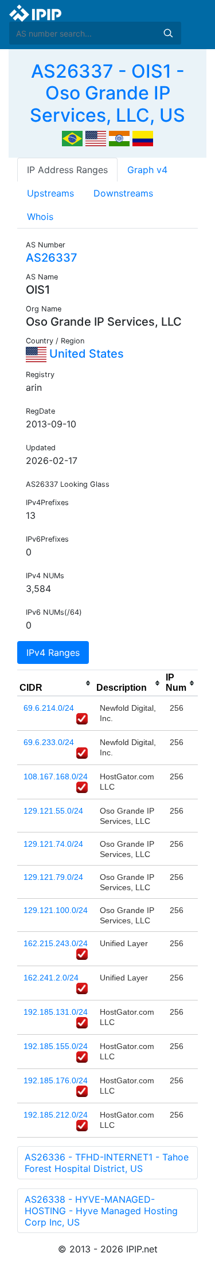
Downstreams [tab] (123, 193)
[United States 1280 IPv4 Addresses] (95, 137)
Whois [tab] (40, 216)
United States (85, 354)
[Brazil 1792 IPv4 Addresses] (72, 137)
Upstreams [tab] (50, 193)
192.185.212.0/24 (56, 1114)
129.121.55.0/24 (53, 810)
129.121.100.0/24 (56, 910)
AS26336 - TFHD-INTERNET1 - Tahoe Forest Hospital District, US (107, 1162)
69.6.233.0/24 (49, 742)
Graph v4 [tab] (147, 169)
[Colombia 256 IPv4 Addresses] (142, 137)
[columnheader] (55, 683)
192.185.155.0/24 (56, 1046)
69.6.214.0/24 (49, 707)
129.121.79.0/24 (53, 877)
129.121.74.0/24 (53, 843)
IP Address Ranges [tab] (67, 169)
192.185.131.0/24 (56, 1011)
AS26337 (51, 258)
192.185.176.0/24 (56, 1080)
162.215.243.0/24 (56, 943)
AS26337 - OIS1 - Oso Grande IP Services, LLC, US (107, 93)
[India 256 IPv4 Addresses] (119, 137)
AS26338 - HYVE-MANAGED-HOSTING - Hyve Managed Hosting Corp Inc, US (101, 1211)
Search (168, 33)
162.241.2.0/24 (51, 977)
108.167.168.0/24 (56, 776)
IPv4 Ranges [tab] (53, 652)
